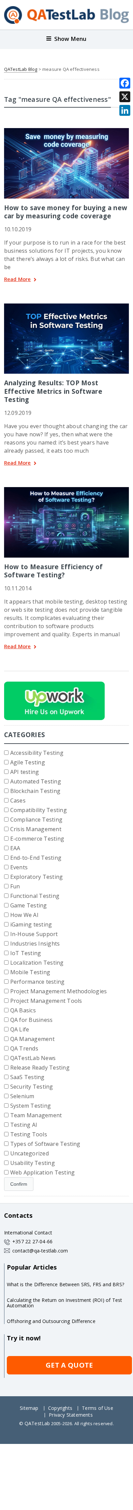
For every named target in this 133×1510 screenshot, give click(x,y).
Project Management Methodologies (58, 991)
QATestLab (37, 1423)
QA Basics (23, 1010)
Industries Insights (35, 943)
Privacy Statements (71, 1415)
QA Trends (24, 1048)
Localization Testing (37, 962)
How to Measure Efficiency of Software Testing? (53, 570)
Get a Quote (69, 1365)
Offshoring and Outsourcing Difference (51, 1321)
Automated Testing (35, 781)
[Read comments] (75, 130)
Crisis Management (35, 829)
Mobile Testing (30, 972)
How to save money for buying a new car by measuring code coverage (66, 211)
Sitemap (29, 1408)
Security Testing (31, 1086)
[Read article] (57, 130)
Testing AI (23, 1124)
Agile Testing (27, 762)
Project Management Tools (46, 1000)
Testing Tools (28, 1134)
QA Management (32, 1039)
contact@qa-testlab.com (40, 1250)
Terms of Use (97, 1408)
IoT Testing (25, 953)
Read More (17, 279)
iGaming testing (31, 924)
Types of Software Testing (45, 1144)
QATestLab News (33, 1058)
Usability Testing (32, 1163)
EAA (15, 848)
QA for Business (31, 1020)
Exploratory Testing (36, 876)
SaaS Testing (27, 1077)
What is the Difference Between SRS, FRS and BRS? (65, 1284)
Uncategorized (29, 1153)
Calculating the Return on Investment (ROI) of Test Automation (64, 1303)
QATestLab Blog (21, 69)
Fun (15, 886)
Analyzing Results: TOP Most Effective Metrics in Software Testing (53, 391)
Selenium (22, 1096)
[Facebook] (125, 83)
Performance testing (37, 981)
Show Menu (70, 39)
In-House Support (34, 934)
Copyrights (60, 1408)
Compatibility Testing (38, 810)
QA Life (19, 1029)
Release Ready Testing (40, 1067)
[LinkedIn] (125, 110)
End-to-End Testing (35, 857)
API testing (24, 772)
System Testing (30, 1105)
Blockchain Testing (35, 791)
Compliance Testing (36, 819)
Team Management (36, 1115)
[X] (125, 97)
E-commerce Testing (37, 838)
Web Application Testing (42, 1172)
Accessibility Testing (36, 753)
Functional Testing (34, 896)
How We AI (24, 915)
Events (19, 867)
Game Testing (28, 905)
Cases (18, 800)
